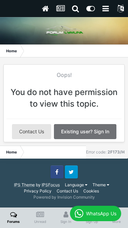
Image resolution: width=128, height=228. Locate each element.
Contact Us (31, 131)
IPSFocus (51, 184)
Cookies (91, 190)
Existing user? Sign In (85, 131)
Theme (100, 184)
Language (75, 184)
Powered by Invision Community (64, 197)
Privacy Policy (38, 190)
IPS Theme (24, 184)
